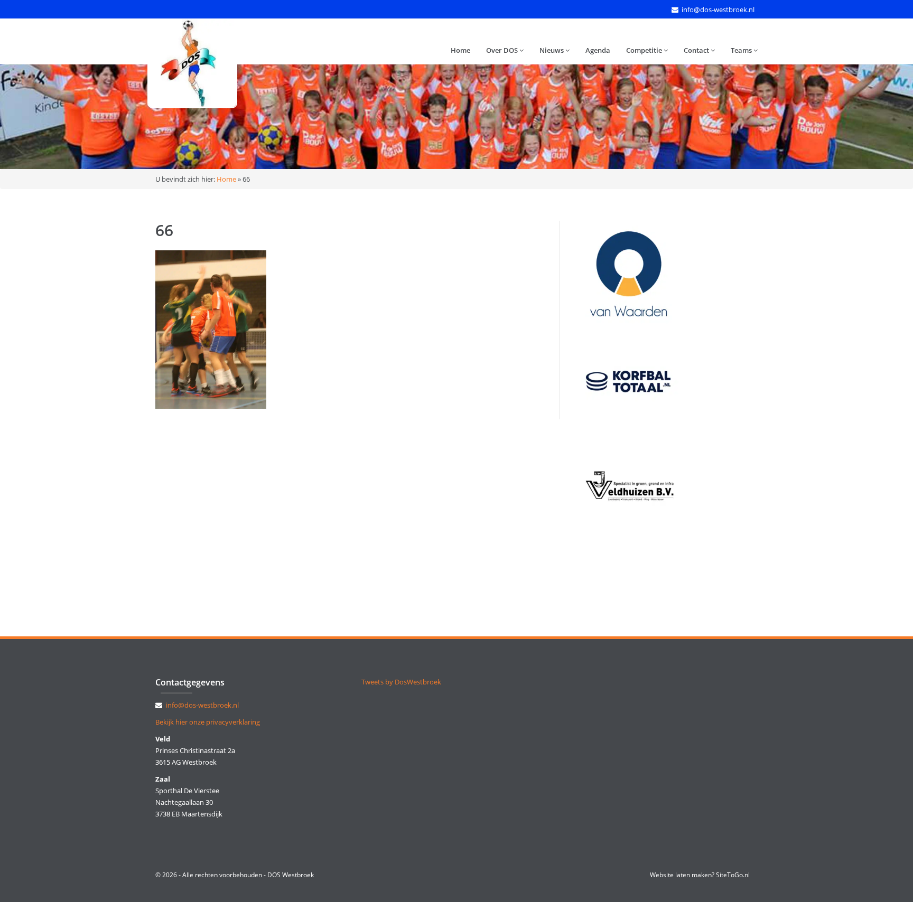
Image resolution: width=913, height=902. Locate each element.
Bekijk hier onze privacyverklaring (207, 722)
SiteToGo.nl (733, 874)
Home (460, 50)
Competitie (645, 50)
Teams (742, 50)
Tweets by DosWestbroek (401, 682)
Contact (697, 50)
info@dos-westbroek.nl (718, 9)
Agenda (597, 50)
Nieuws (552, 50)
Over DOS (502, 50)
